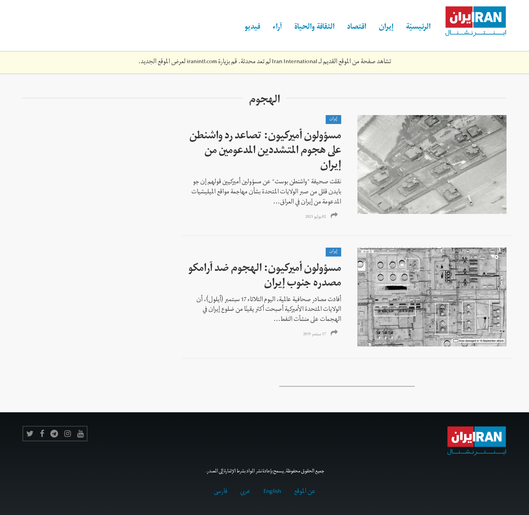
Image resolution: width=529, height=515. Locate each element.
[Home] (472, 22)
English (272, 492)
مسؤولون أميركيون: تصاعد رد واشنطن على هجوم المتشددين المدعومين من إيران (265, 151)
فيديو (252, 28)
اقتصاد (356, 28)
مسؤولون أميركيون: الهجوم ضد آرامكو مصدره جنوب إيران (264, 277)
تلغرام (54, 434)
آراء (277, 28)
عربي (245, 492)
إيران (386, 28)
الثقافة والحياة (314, 28)
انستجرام (67, 434)
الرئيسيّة (418, 28)
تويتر (30, 434)
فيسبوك (42, 434)
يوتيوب (80, 434)
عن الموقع (305, 492)
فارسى (220, 492)
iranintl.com (202, 62)
